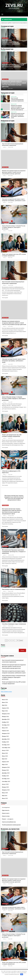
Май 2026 (4, 705)
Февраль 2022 (6, 790)
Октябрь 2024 (5, 744)
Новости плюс (6, 816)
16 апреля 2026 (11, 515)
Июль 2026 (5, 699)
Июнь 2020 (5, 792)
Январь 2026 (5, 716)
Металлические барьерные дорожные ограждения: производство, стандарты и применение (13, 551)
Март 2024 (5, 764)
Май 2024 (4, 758)
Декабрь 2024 (6, 739)
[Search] (25, 14)
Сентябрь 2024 (6, 747)
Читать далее (5, 297)
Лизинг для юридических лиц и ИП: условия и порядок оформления (14, 682)
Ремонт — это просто (7, 819)
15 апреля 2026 (11, 555)
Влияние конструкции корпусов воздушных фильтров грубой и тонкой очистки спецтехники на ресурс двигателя (17, 100)
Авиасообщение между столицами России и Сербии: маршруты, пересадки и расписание (13, 227)
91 (17, 640)
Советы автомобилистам (9, 822)
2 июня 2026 (10, 202)
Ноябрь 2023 (5, 775)
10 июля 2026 (10, 68)
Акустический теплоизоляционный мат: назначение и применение (13, 661)
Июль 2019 (5, 798)
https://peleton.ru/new (6, 691)
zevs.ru (14, 5)
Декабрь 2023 (6, 773)
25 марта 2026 (10, 591)
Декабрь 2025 (6, 719)
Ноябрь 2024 (5, 742)
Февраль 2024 (6, 767)
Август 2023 (5, 784)
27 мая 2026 (10, 230)
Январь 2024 (5, 770)
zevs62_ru (4, 45)
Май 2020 (4, 795)
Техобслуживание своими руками (11, 824)
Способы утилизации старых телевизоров (14, 624)
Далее (21, 640)
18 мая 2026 (10, 257)
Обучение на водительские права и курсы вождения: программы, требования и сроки (14, 360)
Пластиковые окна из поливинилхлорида (13, 589)
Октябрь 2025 (5, 725)
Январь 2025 (5, 736)
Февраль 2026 (6, 713)
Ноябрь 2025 (5, 722)
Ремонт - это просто (6, 250)
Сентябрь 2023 (6, 781)
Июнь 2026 (5, 702)
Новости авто (5, 36)
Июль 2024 (5, 753)
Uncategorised (5, 505)
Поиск (3, 645)
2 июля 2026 (10, 45)
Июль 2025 (5, 727)
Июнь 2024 (5, 756)
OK (21, 974)
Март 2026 (5, 710)
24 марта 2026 (10, 625)
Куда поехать (5, 467)
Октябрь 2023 (5, 778)
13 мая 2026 (10, 474)
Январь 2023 (5, 787)
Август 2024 (5, 750)
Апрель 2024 (5, 761)
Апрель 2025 (5, 730)
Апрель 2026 (5, 708)
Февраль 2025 (6, 733)
